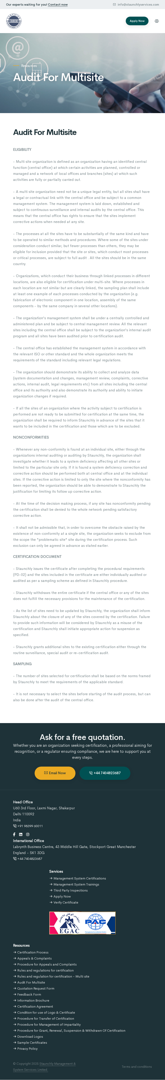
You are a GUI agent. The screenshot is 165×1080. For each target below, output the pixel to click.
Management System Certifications (79, 878)
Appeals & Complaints (34, 958)
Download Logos (29, 1036)
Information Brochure (32, 1000)
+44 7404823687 (107, 773)
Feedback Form (28, 994)
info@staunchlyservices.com (138, 4)
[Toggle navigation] (157, 21)
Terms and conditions (137, 1067)
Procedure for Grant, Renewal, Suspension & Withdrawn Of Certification (70, 1030)
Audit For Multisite (30, 982)
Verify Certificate (65, 902)
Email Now (57, 773)
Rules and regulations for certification (45, 970)
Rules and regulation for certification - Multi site (52, 976)
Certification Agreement (34, 1006)
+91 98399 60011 (29, 826)
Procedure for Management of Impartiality (48, 1024)
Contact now (58, 4)
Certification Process (32, 952)
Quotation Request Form (35, 988)
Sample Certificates (31, 1042)
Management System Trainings (76, 884)
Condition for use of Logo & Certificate (45, 1012)
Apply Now (137, 21)
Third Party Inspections (70, 890)
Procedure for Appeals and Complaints (46, 964)
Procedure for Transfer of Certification (45, 1018)
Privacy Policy (27, 1049)
